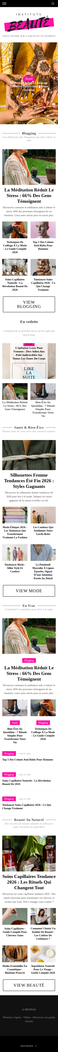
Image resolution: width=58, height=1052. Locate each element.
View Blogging (29, 304)
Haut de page (27, 1046)
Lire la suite (29, 372)
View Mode (29, 590)
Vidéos (26, 1017)
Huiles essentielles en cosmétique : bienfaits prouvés (15, 969)
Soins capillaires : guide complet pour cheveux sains (15, 932)
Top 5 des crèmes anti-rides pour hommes (43, 245)
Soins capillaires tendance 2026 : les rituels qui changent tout (29, 882)
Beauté (29, 78)
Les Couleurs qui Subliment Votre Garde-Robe (43, 530)
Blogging (29, 660)
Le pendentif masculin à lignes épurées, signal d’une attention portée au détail (43, 571)
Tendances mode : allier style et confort (15, 568)
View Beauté (29, 985)
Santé (15, 722)
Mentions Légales (12, 1017)
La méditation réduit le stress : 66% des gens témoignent (29, 195)
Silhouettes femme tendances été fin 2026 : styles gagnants (29, 480)
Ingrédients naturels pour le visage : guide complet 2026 (43, 969)
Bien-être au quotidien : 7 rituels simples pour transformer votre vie (15, 735)
